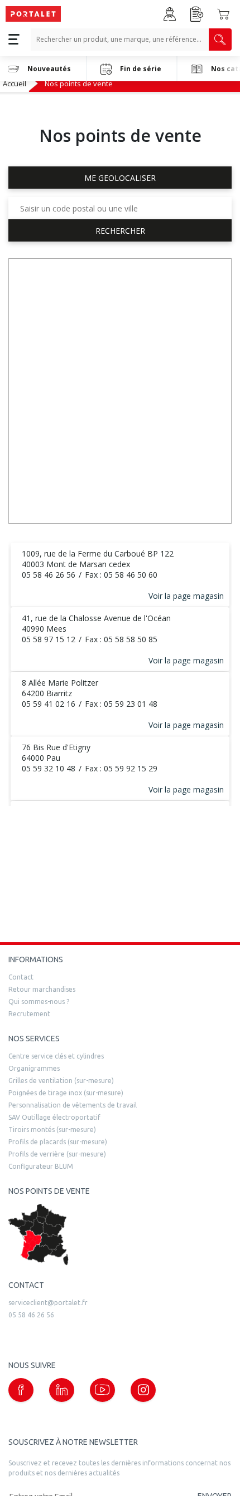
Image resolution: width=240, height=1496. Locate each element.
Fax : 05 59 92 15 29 (121, 768)
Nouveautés (49, 68)
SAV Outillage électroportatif (54, 1117)
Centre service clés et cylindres (56, 1056)
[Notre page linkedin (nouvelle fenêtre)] (61, 1390)
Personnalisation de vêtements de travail (72, 1105)
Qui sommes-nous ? (38, 1001)
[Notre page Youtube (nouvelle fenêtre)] (102, 1390)
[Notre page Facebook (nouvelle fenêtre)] (20, 1390)
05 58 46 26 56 (48, 574)
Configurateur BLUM (40, 1166)
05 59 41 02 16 (48, 703)
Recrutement (29, 1013)
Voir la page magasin (186, 595)
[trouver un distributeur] (120, 1235)
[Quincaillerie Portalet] (33, 14)
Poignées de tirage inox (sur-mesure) (65, 1092)
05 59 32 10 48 (48, 768)
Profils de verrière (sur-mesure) (57, 1154)
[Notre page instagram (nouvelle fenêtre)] (143, 1390)
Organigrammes (34, 1068)
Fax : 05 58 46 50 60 (121, 574)
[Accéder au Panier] (223, 13)
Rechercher (120, 230)
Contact (20, 977)
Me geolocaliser (120, 178)
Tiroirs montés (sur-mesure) (52, 1129)
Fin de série (140, 68)
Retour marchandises (41, 989)
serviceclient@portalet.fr (48, 1302)
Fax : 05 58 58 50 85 (121, 639)
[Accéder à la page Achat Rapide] (197, 14)
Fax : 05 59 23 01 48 (121, 703)
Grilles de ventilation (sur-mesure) (61, 1080)
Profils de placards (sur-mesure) (57, 1141)
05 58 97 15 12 (48, 639)
